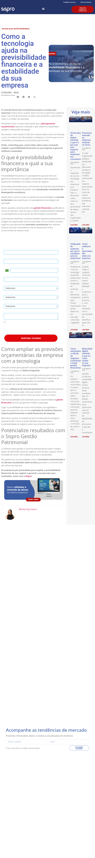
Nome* (7, 248)
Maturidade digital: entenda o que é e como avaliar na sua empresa (87, 357)
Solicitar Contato (31, 338)
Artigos (5, 29)
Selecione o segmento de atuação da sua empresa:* (26, 284)
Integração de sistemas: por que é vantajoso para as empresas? (75, 251)
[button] (43, 9)
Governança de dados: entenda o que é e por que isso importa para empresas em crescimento (76, 146)
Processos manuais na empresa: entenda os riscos (87, 139)
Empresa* (8, 275)
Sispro (28, 476)
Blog (11, 29)
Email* (7, 257)
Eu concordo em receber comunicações (24, 748)
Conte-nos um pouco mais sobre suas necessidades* (27, 311)
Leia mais (74, 225)
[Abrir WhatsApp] (89, 852)
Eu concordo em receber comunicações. (23, 322)
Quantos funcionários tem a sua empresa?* (22, 293)
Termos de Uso (29, 329)
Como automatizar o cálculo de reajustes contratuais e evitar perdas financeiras (76, 358)
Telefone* (8, 266)
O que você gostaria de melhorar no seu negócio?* (26, 302)
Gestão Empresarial (21, 29)
